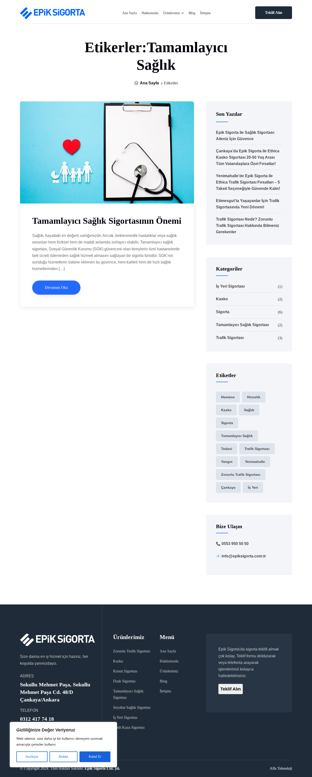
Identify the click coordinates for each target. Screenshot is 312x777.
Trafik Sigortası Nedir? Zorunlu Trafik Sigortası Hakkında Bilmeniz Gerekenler (247, 225)
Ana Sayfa (129, 13)
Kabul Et (95, 756)
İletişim (205, 13)
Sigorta (222, 312)
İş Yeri (253, 487)
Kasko (222, 299)
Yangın (227, 462)
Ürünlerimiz (171, 13)
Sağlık (249, 410)
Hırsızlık (253, 397)
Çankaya (228, 487)
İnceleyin (32, 756)
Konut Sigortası (125, 671)
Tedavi (226, 449)
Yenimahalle (255, 462)
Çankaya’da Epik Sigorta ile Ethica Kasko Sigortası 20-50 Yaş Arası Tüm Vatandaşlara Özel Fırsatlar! (247, 157)
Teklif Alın (273, 12)
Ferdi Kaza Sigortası (129, 727)
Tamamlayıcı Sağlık (237, 436)
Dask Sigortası (124, 681)
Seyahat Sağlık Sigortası (131, 707)
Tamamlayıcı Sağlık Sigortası (242, 325)
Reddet (63, 756)
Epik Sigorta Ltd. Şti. (102, 768)
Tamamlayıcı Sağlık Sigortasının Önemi (106, 221)
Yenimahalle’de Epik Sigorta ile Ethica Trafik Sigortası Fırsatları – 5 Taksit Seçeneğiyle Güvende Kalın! (248, 182)
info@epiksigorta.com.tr (244, 556)
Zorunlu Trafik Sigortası (240, 474)
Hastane (228, 397)
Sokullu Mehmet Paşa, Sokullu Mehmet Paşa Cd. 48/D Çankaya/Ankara (55, 692)
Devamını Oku (56, 287)
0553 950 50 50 (235, 544)
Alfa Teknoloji (281, 768)
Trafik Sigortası (230, 338)
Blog (192, 13)
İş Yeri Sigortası (230, 286)
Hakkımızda (150, 13)
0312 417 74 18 (37, 719)
